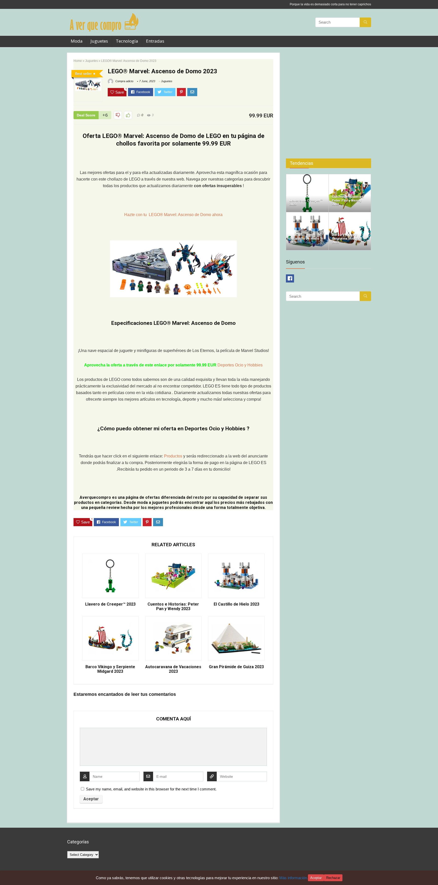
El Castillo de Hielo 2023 (236, 604)
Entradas (155, 41)
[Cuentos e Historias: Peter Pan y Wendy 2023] (350, 176)
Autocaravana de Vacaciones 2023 (173, 669)
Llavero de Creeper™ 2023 (110, 604)
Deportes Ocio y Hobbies (240, 365)
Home (78, 61)
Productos (173, 456)
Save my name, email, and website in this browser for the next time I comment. (151, 789)
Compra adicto (124, 81)
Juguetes (99, 41)
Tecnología (127, 41)
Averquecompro (95, 497)
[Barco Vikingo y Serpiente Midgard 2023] (350, 214)
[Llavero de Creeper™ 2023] (307, 176)
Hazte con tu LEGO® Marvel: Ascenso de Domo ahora (173, 215)
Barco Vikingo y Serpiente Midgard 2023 (110, 669)
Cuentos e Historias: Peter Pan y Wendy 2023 (173, 606)
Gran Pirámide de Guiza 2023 (236, 667)
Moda (77, 41)
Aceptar (316, 878)
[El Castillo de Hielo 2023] (307, 214)
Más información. (293, 878)
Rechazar (333, 878)
